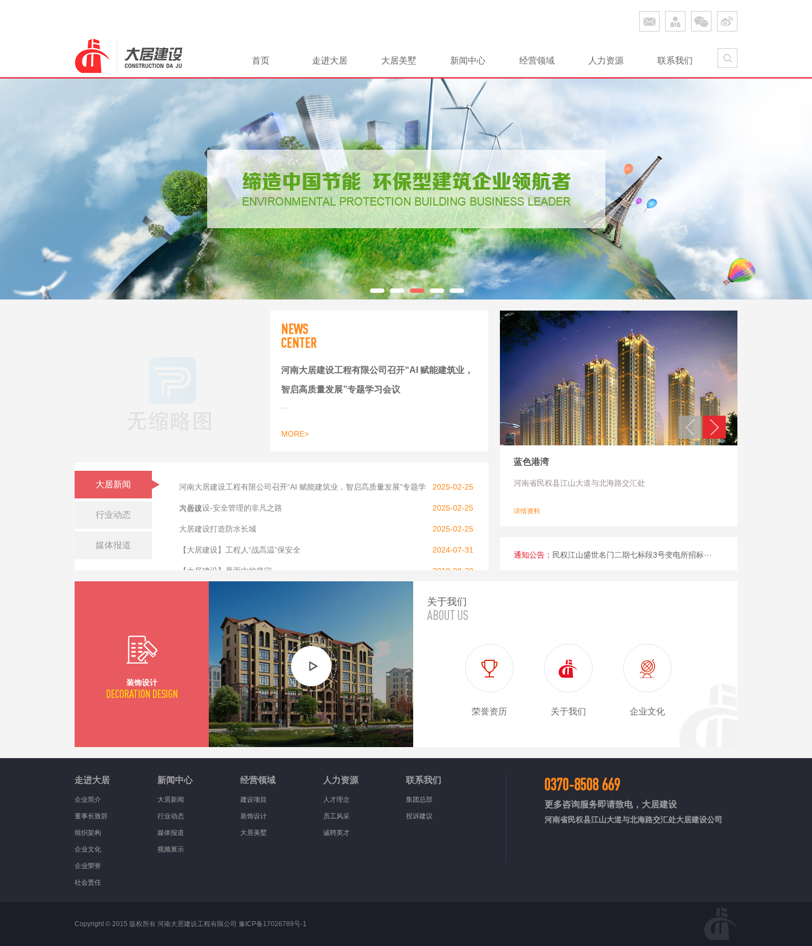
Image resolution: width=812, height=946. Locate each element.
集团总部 (419, 799)
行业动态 (170, 816)
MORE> (295, 434)
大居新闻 (170, 799)
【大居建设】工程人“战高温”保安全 (239, 549)
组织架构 (88, 833)
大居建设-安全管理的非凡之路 (230, 507)
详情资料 (527, 511)
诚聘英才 (336, 833)
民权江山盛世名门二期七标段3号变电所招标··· (632, 554)
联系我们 (675, 60)
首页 (261, 60)
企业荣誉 (88, 866)
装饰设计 (253, 816)
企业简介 (88, 799)
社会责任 (88, 882)
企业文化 (88, 849)
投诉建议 (419, 816)
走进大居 (329, 60)
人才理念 (336, 799)
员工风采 (336, 816)
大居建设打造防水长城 (217, 528)
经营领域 (537, 60)
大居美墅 (398, 60)
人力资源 (606, 60)
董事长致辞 (91, 816)
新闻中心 (468, 60)
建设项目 (253, 799)
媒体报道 (170, 833)
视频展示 (170, 849)
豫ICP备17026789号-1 (273, 924)
